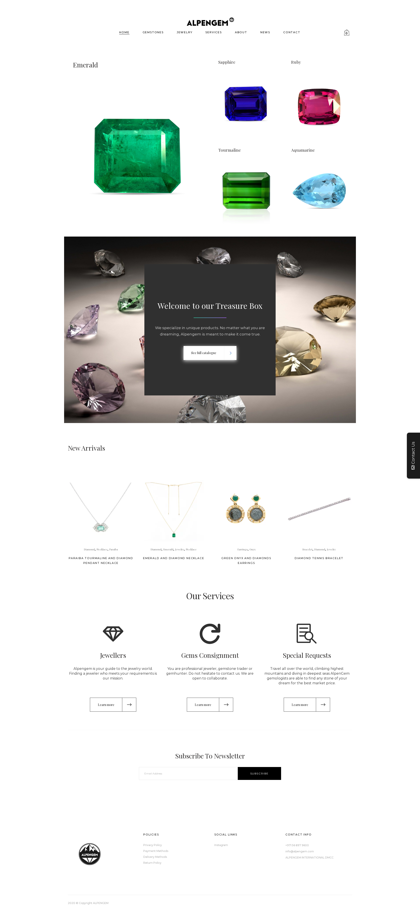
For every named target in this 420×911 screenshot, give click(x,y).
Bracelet (307, 549)
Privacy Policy (152, 845)
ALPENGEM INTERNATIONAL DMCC (309, 857)
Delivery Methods (155, 856)
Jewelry (179, 549)
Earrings (242, 549)
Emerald (168, 549)
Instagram (221, 845)
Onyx (252, 549)
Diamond (89, 549)
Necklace (101, 549)
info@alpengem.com (299, 851)
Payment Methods (155, 851)
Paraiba (113, 549)
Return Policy (152, 862)
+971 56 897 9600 (297, 845)
